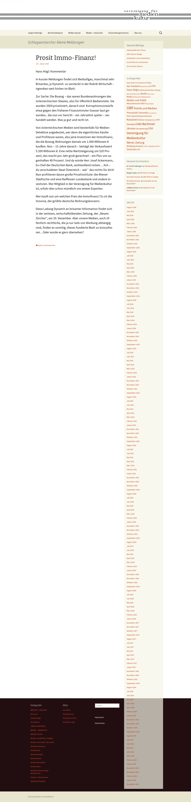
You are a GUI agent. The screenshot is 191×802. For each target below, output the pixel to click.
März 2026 (130, 223)
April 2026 (130, 219)
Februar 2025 (132, 276)
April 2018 (130, 607)
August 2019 (131, 542)
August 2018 (131, 590)
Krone (138, 94)
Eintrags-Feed (68, 714)
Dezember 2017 (133, 623)
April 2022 (130, 413)
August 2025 (131, 252)
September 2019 (133, 538)
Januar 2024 (131, 328)
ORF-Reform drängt (134, 54)
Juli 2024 (130, 304)
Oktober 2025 (132, 243)
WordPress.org (69, 722)
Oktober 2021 (132, 437)
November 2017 (133, 627)
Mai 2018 (130, 602)
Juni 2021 (130, 453)
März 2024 (130, 320)
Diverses (34, 714)
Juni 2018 (130, 598)
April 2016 (130, 703)
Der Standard (133, 86)
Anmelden (67, 710)
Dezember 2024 (133, 284)
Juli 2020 (130, 498)
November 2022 (133, 385)
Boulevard (142, 83)
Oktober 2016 (132, 679)
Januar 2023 (131, 377)
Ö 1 (159, 146)
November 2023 (133, 336)
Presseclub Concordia (137, 112)
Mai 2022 (130, 409)
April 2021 (130, 461)
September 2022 (133, 393)
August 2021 (131, 445)
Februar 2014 (132, 776)
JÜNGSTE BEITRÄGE (38, 726)
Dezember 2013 (133, 784)
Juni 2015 (130, 744)
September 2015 (133, 732)
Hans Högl (132, 89)
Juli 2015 (130, 740)
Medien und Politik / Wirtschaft (42, 742)
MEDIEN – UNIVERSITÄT (39, 730)
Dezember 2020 (133, 477)
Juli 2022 (130, 401)
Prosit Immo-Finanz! (66, 58)
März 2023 (130, 368)
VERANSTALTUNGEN (38, 781)
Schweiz (140, 119)
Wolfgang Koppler (135, 146)
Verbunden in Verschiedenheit (138, 58)
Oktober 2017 (132, 631)
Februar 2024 (132, 324)
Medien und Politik (136, 100)
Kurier (144, 93)
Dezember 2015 (133, 719)
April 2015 (130, 752)
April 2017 (130, 655)
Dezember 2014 (133, 768)
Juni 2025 (130, 260)
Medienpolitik (36, 758)
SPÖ (158, 120)
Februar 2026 (132, 227)
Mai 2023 (130, 360)
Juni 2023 (130, 356)
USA (150, 128)
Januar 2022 (131, 425)
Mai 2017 (130, 651)
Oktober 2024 (132, 292)
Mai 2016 (130, 699)
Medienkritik (137, 97)
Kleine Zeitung (155, 90)
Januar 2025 (131, 280)
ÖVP (138, 149)
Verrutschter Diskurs (135, 66)
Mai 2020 (130, 506)
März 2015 (130, 756)
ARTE (136, 83)
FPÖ (154, 86)
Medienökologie (37, 754)
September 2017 (133, 635)
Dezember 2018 (133, 574)
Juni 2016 (130, 695)
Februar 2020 (132, 518)
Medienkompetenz (38, 746)
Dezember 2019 (133, 526)
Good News (35, 722)
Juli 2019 (130, 546)
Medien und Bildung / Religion (42, 738)
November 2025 (133, 239)
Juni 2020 (130, 502)
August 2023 (131, 348)
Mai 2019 (130, 554)
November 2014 (133, 772)
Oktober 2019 (132, 534)
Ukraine (131, 128)
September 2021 (133, 441)
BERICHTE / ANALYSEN (39, 710)
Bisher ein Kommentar (46, 245)
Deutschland (144, 86)
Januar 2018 (131, 619)
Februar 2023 (132, 373)
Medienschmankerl (38, 762)
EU (150, 86)
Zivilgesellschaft (152, 146)
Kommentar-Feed (69, 718)
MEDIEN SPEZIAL (37, 734)
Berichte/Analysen (55, 33)
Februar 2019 (132, 566)
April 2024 (130, 316)
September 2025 (133, 247)
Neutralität (149, 104)
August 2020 (131, 494)
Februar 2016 (132, 711)
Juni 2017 (130, 647)
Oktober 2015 (132, 728)
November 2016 (133, 675)
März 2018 (130, 611)
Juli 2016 (130, 691)
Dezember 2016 (133, 671)
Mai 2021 (130, 457)
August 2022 (131, 397)
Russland (132, 119)
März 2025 (130, 272)
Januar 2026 (131, 231)
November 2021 (133, 433)
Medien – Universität (94, 33)
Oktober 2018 (132, 582)
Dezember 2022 (133, 381)
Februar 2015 (132, 760)
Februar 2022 (132, 421)
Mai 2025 (130, 264)
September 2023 (133, 344)
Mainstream (150, 94)
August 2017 (131, 639)
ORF (130, 108)
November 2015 (133, 723)
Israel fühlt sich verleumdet (137, 62)
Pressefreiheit (152, 113)
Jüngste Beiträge (35, 33)
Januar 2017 (131, 667)
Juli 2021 (130, 449)
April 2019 (130, 558)
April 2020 (130, 510)
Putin (129, 116)
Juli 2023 (130, 352)
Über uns (138, 33)
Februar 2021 (132, 469)
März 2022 (130, 417)
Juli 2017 (130, 643)
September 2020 (133, 490)
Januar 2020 (131, 522)
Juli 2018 (130, 594)
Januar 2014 (131, 780)
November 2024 (133, 288)
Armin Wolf (131, 83)
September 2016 (133, 683)
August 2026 (131, 207)
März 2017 (130, 659)
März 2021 (130, 465)
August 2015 (131, 736)
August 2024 (131, 300)
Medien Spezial (74, 33)
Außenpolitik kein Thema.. (136, 50)
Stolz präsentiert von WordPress (41, 796)
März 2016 (130, 707)
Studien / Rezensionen (39, 777)
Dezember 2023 (133, 332)
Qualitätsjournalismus (142, 116)
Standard (131, 124)
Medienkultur (146, 97)
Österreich (132, 149)
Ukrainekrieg (142, 128)
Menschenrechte (134, 103)
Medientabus (36, 766)
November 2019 (133, 530)
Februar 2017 (132, 663)
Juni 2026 (130, 211)
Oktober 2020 (132, 485)
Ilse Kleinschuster (144, 90)
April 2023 (130, 364)
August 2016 (131, 687)
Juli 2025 (130, 256)
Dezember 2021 (133, 429)
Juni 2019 (130, 550)
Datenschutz (100, 723)
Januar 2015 (131, 764)
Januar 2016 (131, 715)
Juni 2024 (130, 308)
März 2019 (130, 562)
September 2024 (133, 296)
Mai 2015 (130, 748)
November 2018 (133, 578)
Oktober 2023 (132, 340)
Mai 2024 (130, 312)
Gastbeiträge (36, 718)
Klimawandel (131, 94)
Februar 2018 (132, 615)
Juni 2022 (130, 405)
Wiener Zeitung (135, 142)
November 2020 (133, 481)
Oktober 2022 (132, 389)
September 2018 (133, 586)
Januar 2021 (131, 473)
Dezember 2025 (133, 235)
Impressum (99, 717)
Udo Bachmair (145, 124)
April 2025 (130, 268)
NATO (143, 103)
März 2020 (130, 514)
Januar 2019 (131, 570)
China (148, 82)
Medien (130, 97)
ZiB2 (145, 146)
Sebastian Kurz (150, 120)
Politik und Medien (145, 108)
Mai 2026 (130, 215)
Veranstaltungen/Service (118, 33)
